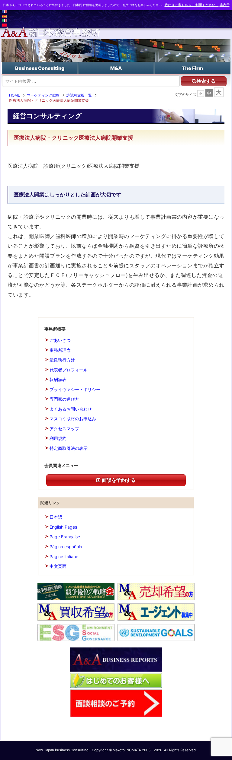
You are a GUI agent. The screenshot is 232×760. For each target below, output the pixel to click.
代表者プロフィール (69, 369)
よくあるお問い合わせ (71, 409)
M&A (116, 68)
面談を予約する (118, 480)
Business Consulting (39, 68)
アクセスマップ (64, 428)
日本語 (56, 517)
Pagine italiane (64, 556)
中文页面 (58, 566)
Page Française (65, 536)
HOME (14, 95)
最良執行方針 (62, 359)
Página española (66, 546)
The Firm (192, 68)
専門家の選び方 (64, 399)
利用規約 (58, 438)
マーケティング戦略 (43, 95)
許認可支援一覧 (79, 95)
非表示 (225, 5)
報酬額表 (58, 379)
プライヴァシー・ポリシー (75, 389)
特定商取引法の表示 (69, 448)
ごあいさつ (60, 340)
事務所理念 (60, 350)
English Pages (63, 526)
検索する (206, 81)
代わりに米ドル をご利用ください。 (192, 5)
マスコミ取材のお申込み (73, 418)
